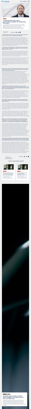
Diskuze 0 (8, 156)
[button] (20, 1)
